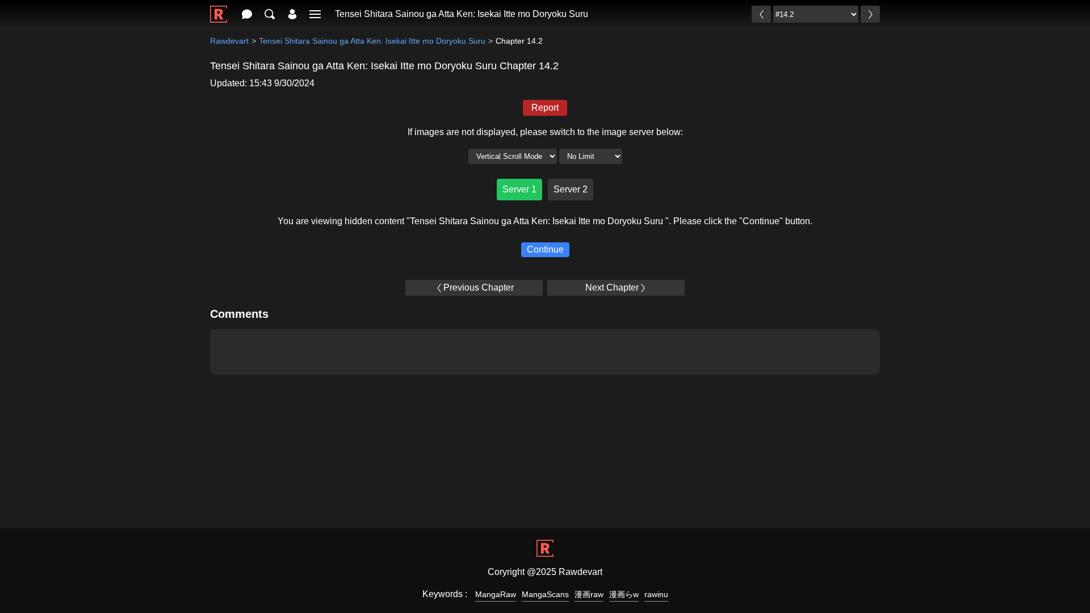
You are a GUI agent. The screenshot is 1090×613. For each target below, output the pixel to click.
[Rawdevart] (218, 8)
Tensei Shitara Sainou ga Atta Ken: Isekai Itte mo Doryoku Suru (461, 14)
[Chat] (246, 14)
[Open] (315, 14)
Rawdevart (229, 40)
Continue (545, 249)
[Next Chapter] (870, 14)
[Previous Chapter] (761, 14)
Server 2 (571, 189)
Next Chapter (612, 287)
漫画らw (624, 594)
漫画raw (589, 594)
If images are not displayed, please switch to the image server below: (545, 132)
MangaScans (545, 594)
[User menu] (292, 14)
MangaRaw (495, 594)
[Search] (269, 14)
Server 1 (519, 189)
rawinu (656, 594)
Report (545, 107)
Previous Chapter (478, 287)
